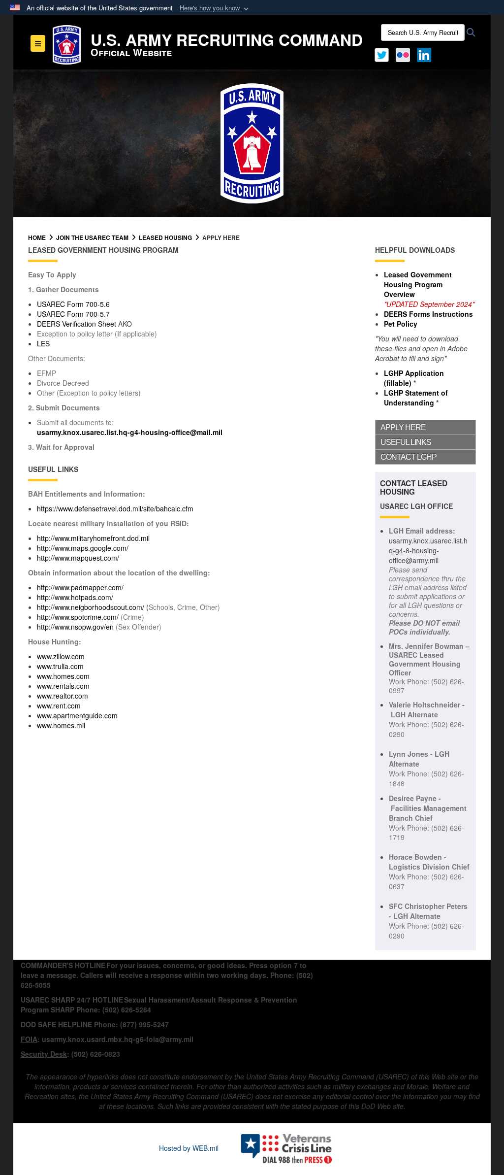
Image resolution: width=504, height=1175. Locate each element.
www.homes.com (63, 676)
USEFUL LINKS (405, 442)
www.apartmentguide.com (77, 715)
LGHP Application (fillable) (414, 378)
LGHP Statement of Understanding (416, 397)
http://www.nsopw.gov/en (75, 627)
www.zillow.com (61, 656)
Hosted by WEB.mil (189, 1148)
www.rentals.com (63, 686)
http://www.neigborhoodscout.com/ (90, 607)
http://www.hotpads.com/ (75, 597)
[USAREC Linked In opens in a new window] (426, 54)
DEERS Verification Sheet (76, 324)
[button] (215, 8)
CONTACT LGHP (408, 457)
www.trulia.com (60, 666)
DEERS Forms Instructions (428, 314)
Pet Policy (400, 324)
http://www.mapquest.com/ (78, 558)
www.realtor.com (62, 696)
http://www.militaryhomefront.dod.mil (93, 538)
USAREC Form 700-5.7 (73, 314)
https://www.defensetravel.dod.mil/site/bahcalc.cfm (115, 508)
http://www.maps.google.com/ (82, 548)
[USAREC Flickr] (403, 54)
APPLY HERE (403, 427)
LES (43, 343)
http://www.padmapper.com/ (80, 587)
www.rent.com (59, 705)
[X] (382, 54)
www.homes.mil (61, 725)
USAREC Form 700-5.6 (73, 304)
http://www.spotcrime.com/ (78, 617)
